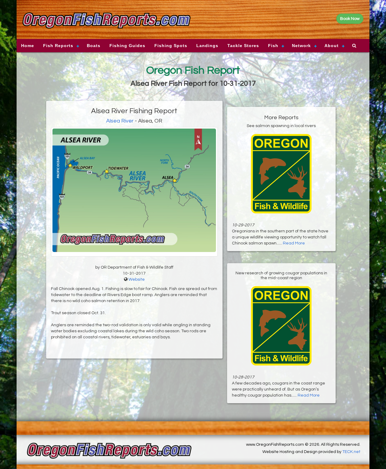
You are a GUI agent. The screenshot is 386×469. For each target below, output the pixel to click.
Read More (294, 243)
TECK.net (351, 452)
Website (136, 279)
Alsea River (120, 121)
